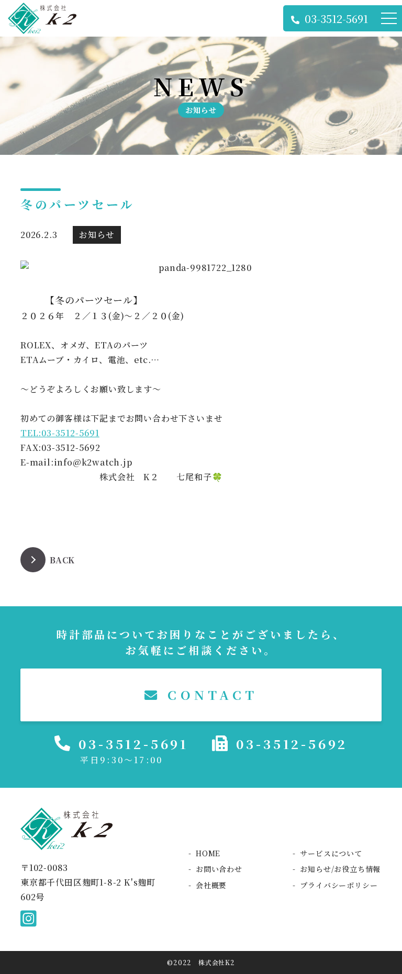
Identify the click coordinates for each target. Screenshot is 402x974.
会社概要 (211, 885)
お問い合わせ (219, 869)
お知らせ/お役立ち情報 (340, 869)
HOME (208, 853)
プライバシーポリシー (338, 885)
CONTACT (209, 694)
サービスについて (331, 853)
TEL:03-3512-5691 (59, 433)
